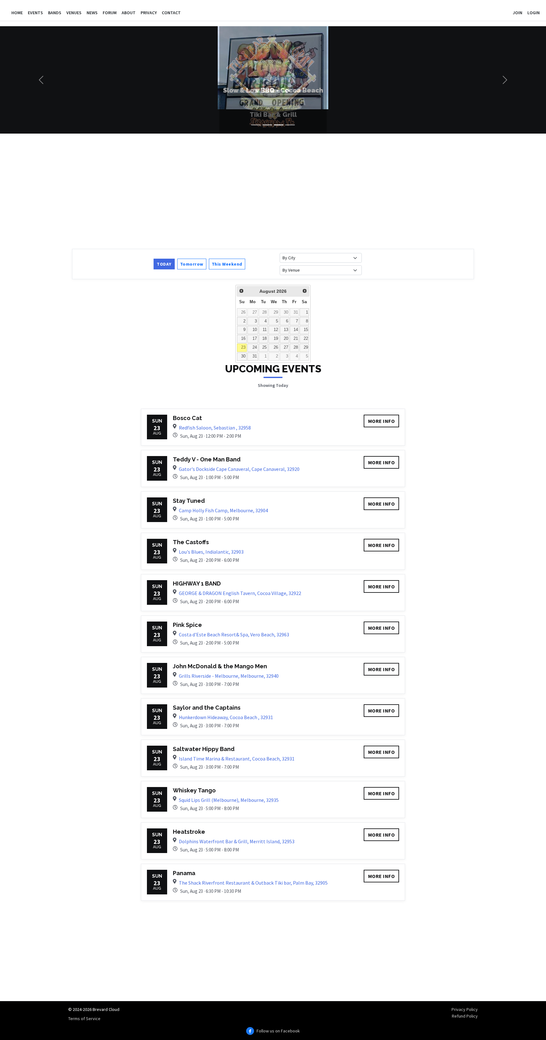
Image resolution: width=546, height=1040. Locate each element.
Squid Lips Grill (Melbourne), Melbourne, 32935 (229, 800)
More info (381, 421)
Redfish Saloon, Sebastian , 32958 (215, 427)
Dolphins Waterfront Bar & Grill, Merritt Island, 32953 (236, 841)
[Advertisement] (261, 190)
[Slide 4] (290, 125)
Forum (110, 12)
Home (17, 12)
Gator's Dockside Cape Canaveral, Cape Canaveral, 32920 (239, 469)
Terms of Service (84, 1018)
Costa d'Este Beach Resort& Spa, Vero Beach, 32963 (234, 634)
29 (276, 312)
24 (254, 347)
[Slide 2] (267, 125)
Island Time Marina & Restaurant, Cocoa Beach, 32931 (236, 758)
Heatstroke (189, 831)
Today (164, 264)
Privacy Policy (465, 1009)
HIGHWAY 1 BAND (197, 583)
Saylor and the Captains (206, 707)
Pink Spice (187, 625)
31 (296, 312)
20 (286, 338)
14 (296, 330)
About (129, 12)
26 (243, 312)
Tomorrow (191, 264)
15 (306, 330)
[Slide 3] (278, 125)
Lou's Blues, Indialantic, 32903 (211, 552)
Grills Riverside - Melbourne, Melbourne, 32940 (229, 676)
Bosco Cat (187, 418)
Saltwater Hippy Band (203, 749)
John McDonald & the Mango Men (220, 666)
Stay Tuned (189, 500)
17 (254, 338)
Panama (184, 873)
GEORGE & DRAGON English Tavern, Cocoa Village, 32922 (240, 593)
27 (254, 312)
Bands (54, 12)
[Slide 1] (256, 125)
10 (254, 330)
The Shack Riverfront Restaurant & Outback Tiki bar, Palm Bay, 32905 (253, 883)
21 (296, 338)
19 (276, 338)
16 (243, 338)
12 (276, 330)
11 (265, 330)
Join (517, 12)
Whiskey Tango (194, 790)
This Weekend (227, 264)
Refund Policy (465, 1016)
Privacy (149, 12)
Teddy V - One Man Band (206, 459)
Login (533, 12)
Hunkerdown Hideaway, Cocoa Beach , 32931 (226, 717)
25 (264, 347)
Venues (74, 12)
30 (286, 312)
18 (264, 338)
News (92, 12)
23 (243, 347)
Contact (171, 12)
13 (286, 330)
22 (306, 338)
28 (264, 312)
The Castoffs (191, 542)
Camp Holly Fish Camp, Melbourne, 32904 (223, 510)
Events (35, 12)
